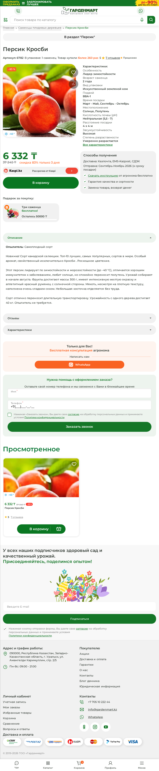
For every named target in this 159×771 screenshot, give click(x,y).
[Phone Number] (18, 11)
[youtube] (106, 727)
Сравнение (11, 723)
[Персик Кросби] (41, 477)
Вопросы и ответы (16, 729)
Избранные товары (17, 713)
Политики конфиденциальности (44, 417)
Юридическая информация (100, 686)
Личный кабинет (17, 696)
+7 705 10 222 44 (99, 702)
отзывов (113, 58)
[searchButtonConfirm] (151, 20)
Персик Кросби (14, 508)
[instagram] (95, 727)
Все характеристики (98, 145)
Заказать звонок (79, 426)
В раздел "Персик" (79, 37)
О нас (84, 670)
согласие (73, 414)
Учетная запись (14, 702)
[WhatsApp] (141, 11)
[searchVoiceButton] (142, 20)
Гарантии (86, 664)
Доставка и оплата (93, 659)
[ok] (84, 727)
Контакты (86, 675)
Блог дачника (89, 681)
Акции (84, 654)
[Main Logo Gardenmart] (79, 11)
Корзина (9, 718)
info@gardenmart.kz (102, 709)
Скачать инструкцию (103, 175)
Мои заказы (11, 707)
